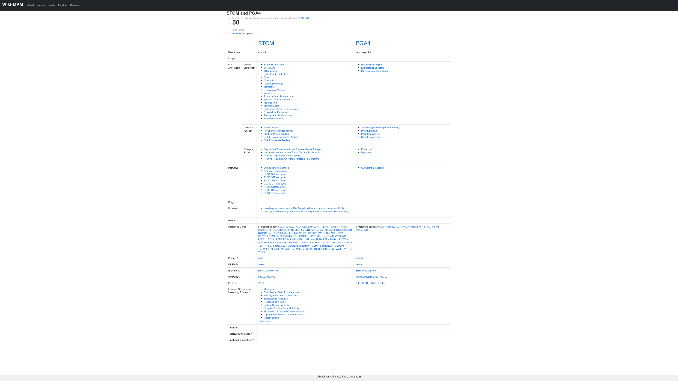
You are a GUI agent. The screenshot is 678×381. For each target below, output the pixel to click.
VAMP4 (340, 248)
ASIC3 (313, 226)
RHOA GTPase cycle (275, 174)
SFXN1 (305, 242)
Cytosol (268, 77)
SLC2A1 (322, 242)
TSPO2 (331, 248)
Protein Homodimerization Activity (281, 137)
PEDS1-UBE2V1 (266, 239)
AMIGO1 (380, 226)
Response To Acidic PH (276, 301)
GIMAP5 (330, 233)
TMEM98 (296, 248)
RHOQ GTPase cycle (275, 186)
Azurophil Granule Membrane (278, 96)
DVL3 (278, 233)
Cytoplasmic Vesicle (274, 90)
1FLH (358, 283)
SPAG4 (428, 226)
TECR (261, 245)
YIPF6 (261, 252)
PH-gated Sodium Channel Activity (281, 308)
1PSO (371, 283)
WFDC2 (348, 248)
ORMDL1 (343, 236)
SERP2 (279, 242)
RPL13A (310, 239)
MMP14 (328, 236)
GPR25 (339, 233)
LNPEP (312, 236)
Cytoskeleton (270, 80)
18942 (359, 264)
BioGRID (236, 33)
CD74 (399, 226)
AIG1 (283, 226)
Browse (41, 5)
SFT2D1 (288, 242)
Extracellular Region (371, 64)
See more (265, 321)
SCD (260, 242)
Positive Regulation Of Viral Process (282, 155)
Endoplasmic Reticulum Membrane (281, 292)
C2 (275, 229)
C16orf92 (390, 226)
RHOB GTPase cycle (275, 177)
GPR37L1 (263, 236)
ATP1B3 (321, 226)
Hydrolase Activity (370, 137)
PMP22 (294, 239)
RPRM (319, 239)
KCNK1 (288, 236)
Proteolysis (367, 149)
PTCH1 (302, 239)
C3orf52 (282, 229)
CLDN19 (307, 229)
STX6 (349, 242)
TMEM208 (338, 245)
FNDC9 (406, 226)
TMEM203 (327, 245)
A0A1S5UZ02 (363, 276)
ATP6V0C (342, 226)
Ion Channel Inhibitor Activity (278, 130)
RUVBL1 (333, 239)
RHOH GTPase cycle (275, 190)
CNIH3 (332, 229)
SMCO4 (341, 242)
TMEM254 (263, 248)
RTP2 (326, 239)
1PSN (365, 283)
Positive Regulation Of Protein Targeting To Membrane (291, 158)
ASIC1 (298, 226)
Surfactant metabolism (372, 167)
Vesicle (267, 93)
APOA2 (290, 226)
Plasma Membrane (273, 83)
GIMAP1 (321, 233)
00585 (261, 264)
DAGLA (271, 233)
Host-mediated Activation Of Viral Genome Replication (291, 152)
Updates (74, 5)
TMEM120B (292, 245)
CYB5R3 (262, 233)
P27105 (271, 276)
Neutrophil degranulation (276, 171)
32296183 (306, 18)
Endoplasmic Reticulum (276, 74)
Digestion (366, 152)
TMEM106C (362, 229)
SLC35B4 (332, 242)
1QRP (378, 283)
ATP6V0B (331, 226)
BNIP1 (270, 229)
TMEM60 (274, 248)
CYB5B (348, 229)
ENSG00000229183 (366, 270)
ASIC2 (305, 226)
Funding (62, 5)
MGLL (320, 236)
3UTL (385, 283)
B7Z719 (374, 276)
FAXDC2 (301, 233)
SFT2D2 (297, 242)
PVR (420, 226)
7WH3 (261, 283)
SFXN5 (313, 242)
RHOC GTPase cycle (275, 180)
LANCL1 (303, 236)
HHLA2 (414, 226)
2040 (260, 258)
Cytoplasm (269, 67)
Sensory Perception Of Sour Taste (281, 295)
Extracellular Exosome (275, 112)
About (30, 5)
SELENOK (269, 242)
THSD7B (269, 245)
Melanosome (270, 102)
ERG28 (293, 233)
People (51, 5)
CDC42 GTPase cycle (275, 183)
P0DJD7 (383, 276)
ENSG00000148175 (268, 270)
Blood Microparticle (273, 118)
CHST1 (298, 229)
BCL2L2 (262, 229)
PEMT (279, 239)
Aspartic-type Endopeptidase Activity (380, 127)
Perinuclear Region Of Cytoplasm (281, 109)
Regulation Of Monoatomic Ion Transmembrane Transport (293, 149)
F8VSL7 (262, 276)
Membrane (269, 86)
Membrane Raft (271, 105)
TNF (311, 248)
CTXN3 (340, 229)
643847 (359, 258)
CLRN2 (315, 229)
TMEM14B (315, 245)
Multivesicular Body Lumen (375, 70)
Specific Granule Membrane (278, 99)
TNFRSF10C (320, 248)
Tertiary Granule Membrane (278, 115)
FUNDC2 (311, 233)
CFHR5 (290, 229)
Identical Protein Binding (276, 133)
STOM (266, 43)
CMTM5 (324, 229)
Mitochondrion (271, 70)
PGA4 (363, 43)
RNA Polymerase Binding (277, 140)
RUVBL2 (343, 239)
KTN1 (296, 236)
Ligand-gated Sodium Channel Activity (283, 314)
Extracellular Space (274, 64)
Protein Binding (271, 127)
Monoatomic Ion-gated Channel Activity (284, 311)
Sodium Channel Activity (276, 305)
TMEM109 (280, 245)
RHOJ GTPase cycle (274, 193)
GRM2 (272, 236)
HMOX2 (280, 236)
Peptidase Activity (370, 133)
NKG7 (335, 236)
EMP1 (285, 233)
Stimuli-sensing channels (276, 167)
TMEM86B (284, 248)
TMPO (304, 248)
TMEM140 (304, 245)
